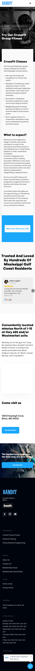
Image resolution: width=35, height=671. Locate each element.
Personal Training (9, 539)
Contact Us (7, 564)
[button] (30, 3)
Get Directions (10, 430)
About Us (6, 560)
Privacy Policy (8, 588)
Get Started (17, 465)
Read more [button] (8, 295)
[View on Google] (6, 282)
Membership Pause (10, 568)
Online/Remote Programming (14, 543)
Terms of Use (7, 584)
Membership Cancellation (13, 572)
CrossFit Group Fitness (11, 535)
